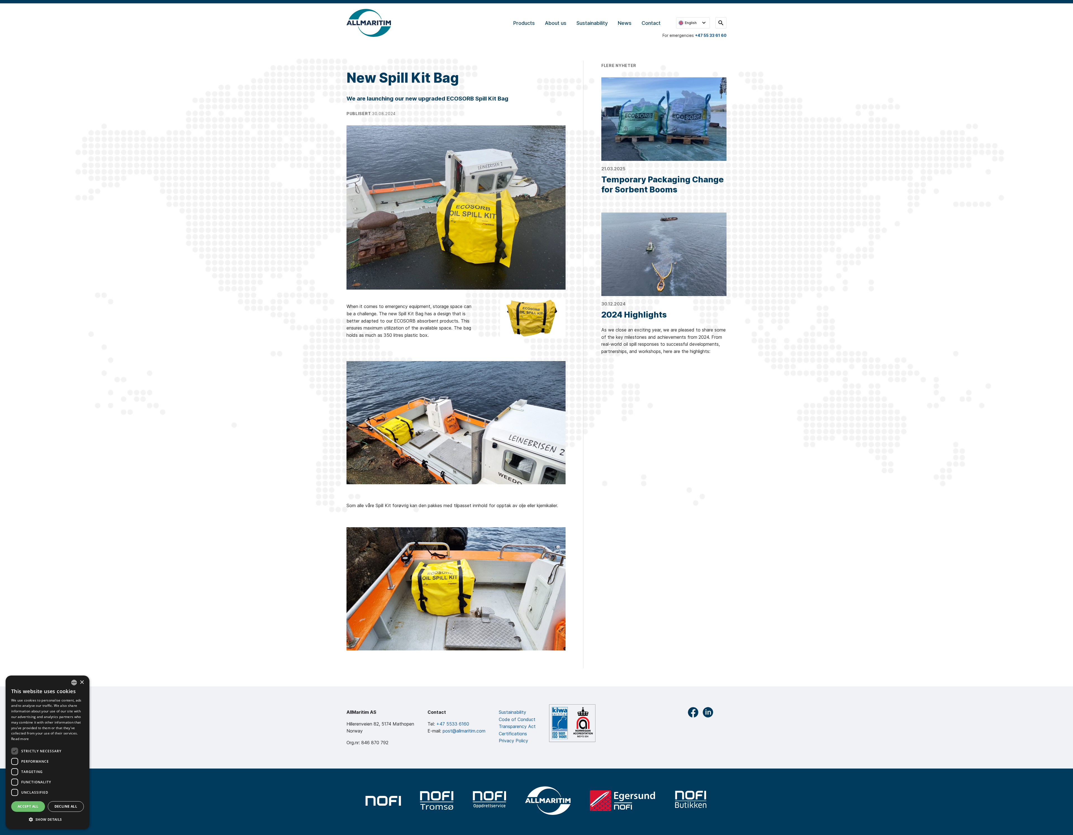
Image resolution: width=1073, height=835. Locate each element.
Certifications (513, 733)
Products (524, 23)
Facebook (693, 712)
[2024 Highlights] (664, 254)
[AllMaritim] (548, 800)
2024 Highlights (634, 314)
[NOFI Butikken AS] (691, 800)
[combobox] (74, 682)
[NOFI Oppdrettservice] (489, 801)
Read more (20, 738)
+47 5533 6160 (452, 724)
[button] (47, 819)
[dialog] (47, 752)
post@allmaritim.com (464, 731)
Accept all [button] (28, 806)
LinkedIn (708, 712)
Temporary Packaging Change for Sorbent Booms (662, 184)
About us (555, 23)
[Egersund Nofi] (622, 800)
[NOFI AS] (383, 801)
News (625, 23)
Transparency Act (517, 726)
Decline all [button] (65, 806)
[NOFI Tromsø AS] (437, 801)
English (691, 23)
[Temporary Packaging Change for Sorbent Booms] (664, 119)
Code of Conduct (517, 719)
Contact (651, 23)
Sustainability (592, 23)
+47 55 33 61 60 (711, 35)
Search (721, 22)
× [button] (82, 682)
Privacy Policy (513, 740)
